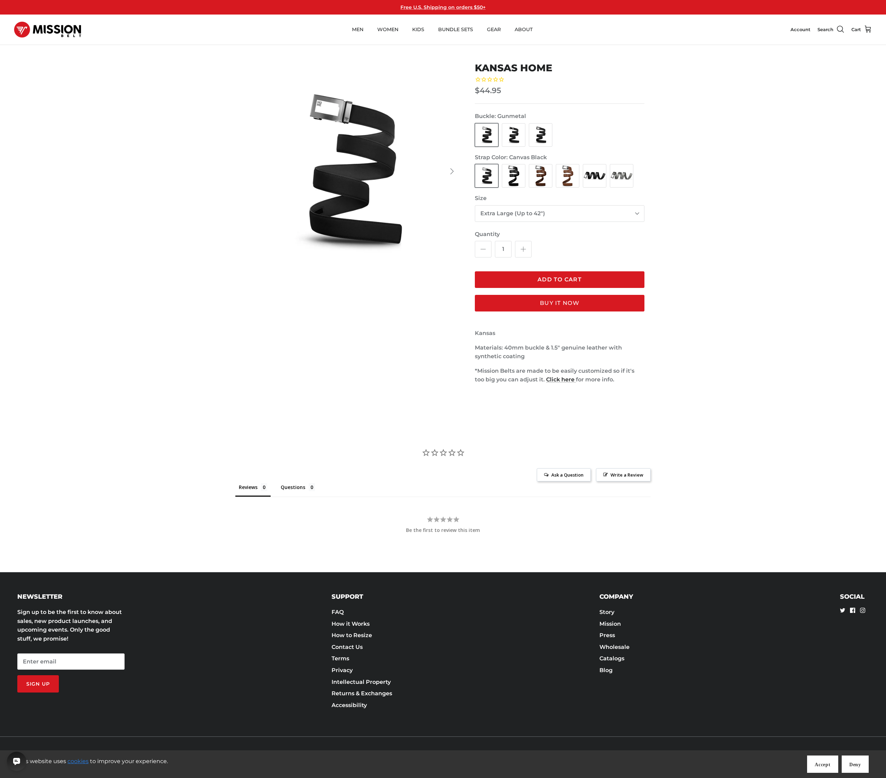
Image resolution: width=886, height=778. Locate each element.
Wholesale (614, 647)
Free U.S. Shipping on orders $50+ (443, 7)
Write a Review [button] (627, 475)
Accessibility (349, 705)
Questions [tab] (293, 487)
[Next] (452, 171)
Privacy (342, 670)
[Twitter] (842, 610)
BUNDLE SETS (455, 29)
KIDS (418, 29)
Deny (855, 764)
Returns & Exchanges (362, 693)
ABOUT (524, 29)
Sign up (38, 684)
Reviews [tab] (248, 487)
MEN (357, 29)
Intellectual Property (361, 682)
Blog (606, 670)
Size (481, 198)
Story (606, 612)
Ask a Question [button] (567, 475)
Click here (561, 379)
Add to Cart (559, 279)
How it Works (351, 624)
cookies (78, 761)
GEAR (494, 29)
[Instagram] (862, 610)
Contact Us (347, 647)
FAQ (338, 612)
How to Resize (352, 635)
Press (607, 635)
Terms (340, 658)
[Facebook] (852, 610)
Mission (610, 624)
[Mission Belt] (47, 29)
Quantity (487, 234)
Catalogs (611, 658)
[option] (351, 171)
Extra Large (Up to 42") (512, 213)
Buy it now (559, 303)
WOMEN (387, 29)
